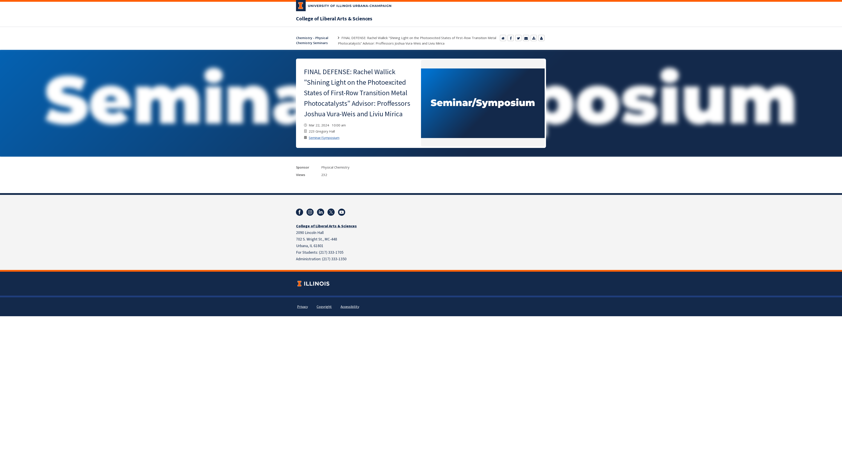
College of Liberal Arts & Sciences (334, 19)
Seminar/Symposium (324, 137)
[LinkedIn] (320, 212)
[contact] (541, 38)
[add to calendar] (534, 38)
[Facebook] (511, 38)
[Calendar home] (503, 38)
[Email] (526, 38)
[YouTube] (341, 212)
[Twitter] (518, 38)
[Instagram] (310, 212)
